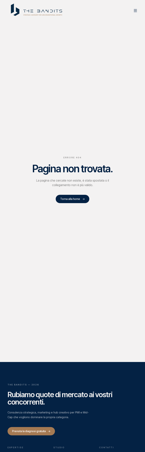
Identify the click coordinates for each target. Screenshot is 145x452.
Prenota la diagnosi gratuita (31, 431)
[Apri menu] (135, 10)
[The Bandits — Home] (37, 11)
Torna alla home (72, 198)
